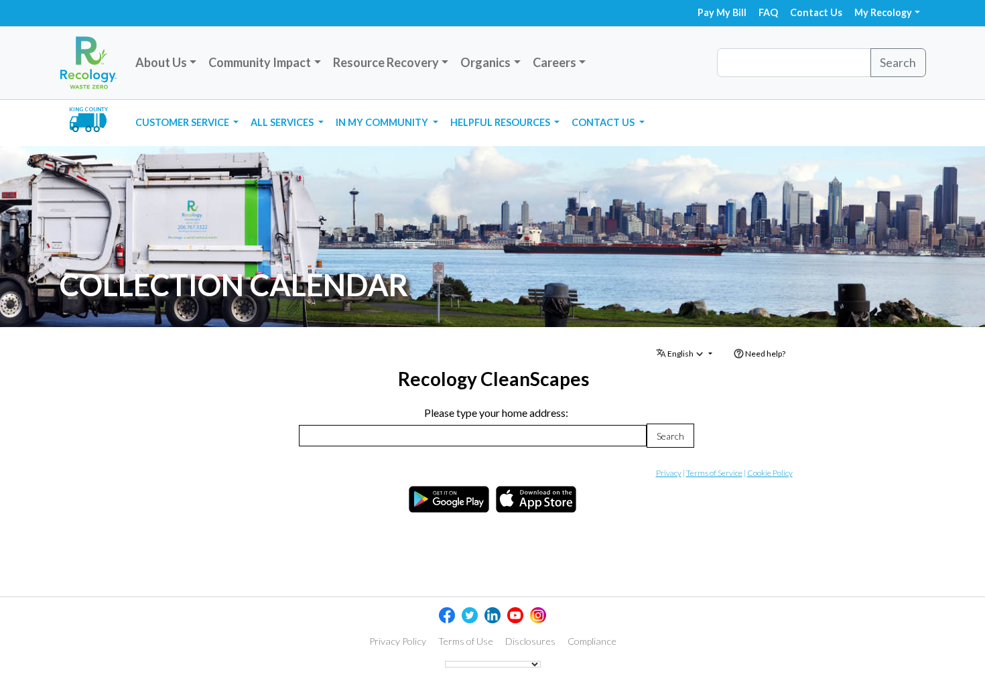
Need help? (764, 354)
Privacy (668, 473)
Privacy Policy (397, 641)
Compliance (592, 641)
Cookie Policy (770, 473)
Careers (554, 62)
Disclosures (530, 641)
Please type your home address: (496, 412)
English (680, 354)
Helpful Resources (501, 122)
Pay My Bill (722, 12)
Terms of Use (465, 641)
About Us (161, 62)
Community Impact (259, 62)
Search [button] (670, 436)
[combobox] (472, 435)
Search (898, 62)
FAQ (768, 12)
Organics (485, 62)
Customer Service (183, 122)
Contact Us (816, 12)
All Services (283, 122)
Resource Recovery (386, 62)
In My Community (383, 122)
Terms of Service (714, 473)
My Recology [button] (883, 12)
